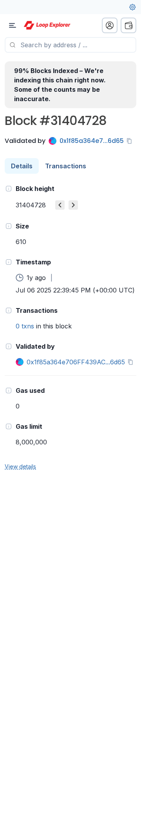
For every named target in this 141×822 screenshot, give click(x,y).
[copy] (131, 141)
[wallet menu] (128, 25)
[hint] (9, 189)
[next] (73, 205)
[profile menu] (110, 25)
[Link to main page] (47, 25)
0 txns (25, 326)
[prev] (60, 205)
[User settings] (132, 7)
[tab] (22, 166)
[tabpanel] (70, 327)
